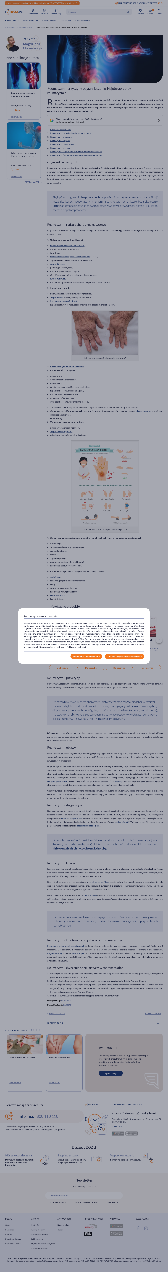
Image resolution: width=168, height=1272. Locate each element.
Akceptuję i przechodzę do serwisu (125, 656)
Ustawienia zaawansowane (86, 656)
